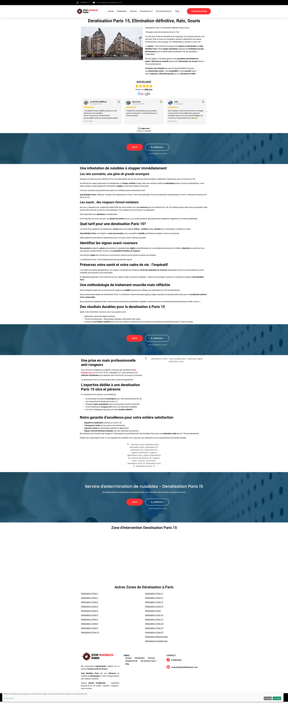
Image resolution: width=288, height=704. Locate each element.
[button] (206, 111)
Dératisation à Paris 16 (154, 615)
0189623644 (158, 147)
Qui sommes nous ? (164, 11)
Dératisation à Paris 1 (89, 594)
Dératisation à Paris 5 (89, 611)
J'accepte (276, 698)
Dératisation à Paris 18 (154, 624)
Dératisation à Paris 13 (154, 602)
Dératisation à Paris (153, 611)
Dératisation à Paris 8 (89, 624)
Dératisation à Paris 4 (89, 606)
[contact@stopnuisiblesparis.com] (168, 667)
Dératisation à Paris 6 (89, 615)
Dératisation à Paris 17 (154, 619)
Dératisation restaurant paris (156, 637)
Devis (134, 147)
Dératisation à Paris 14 (154, 606)
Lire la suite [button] (130, 121)
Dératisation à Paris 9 (89, 628)
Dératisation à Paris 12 (154, 598)
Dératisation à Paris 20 (154, 632)
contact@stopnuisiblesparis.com (184, 667)
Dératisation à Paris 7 (89, 619)
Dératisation (122, 11)
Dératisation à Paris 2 (89, 598)
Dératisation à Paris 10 (90, 632)
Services (133, 11)
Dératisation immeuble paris (156, 641)
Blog (177, 11)
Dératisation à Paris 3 (89, 602)
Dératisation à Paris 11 (154, 594)
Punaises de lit (146, 11)
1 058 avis (148, 89)
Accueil (111, 11)
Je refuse (267, 698)
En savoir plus (9, 698)
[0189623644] (168, 660)
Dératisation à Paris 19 (154, 628)
